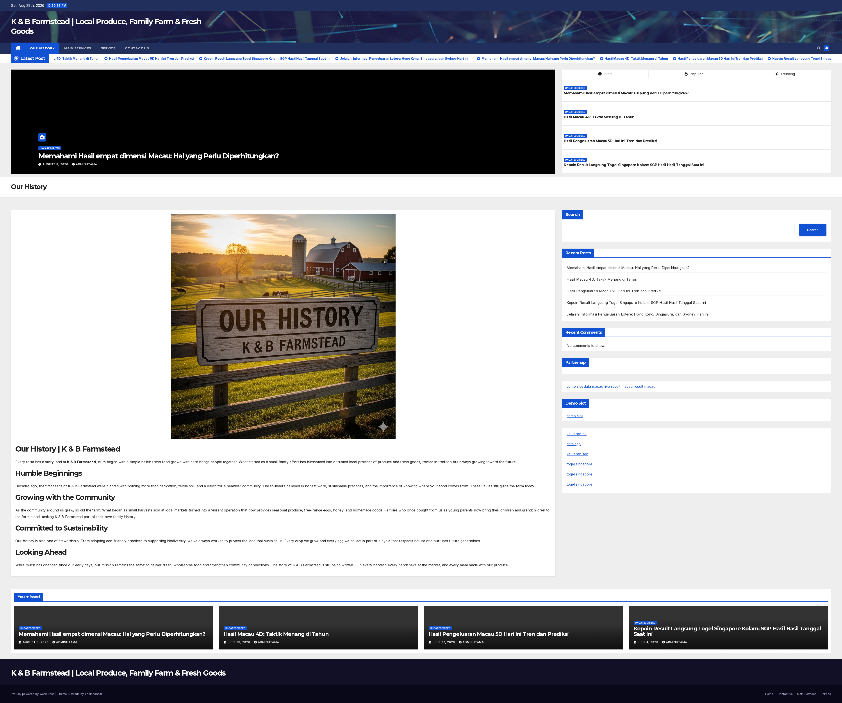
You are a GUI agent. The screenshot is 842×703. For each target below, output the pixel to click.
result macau (644, 386)
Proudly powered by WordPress (33, 694)
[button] (819, 48)
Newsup (74, 694)
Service (108, 48)
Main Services (77, 48)
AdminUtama (83, 164)
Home (769, 694)
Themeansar (93, 694)
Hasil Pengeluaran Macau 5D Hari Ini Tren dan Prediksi (610, 141)
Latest (607, 74)
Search (572, 214)
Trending (787, 74)
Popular (696, 74)
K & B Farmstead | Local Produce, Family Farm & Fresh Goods (118, 673)
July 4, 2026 (648, 642)
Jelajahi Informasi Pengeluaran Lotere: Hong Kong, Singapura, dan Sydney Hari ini (637, 314)
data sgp (574, 444)
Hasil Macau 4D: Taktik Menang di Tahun (106, 156)
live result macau (618, 386)
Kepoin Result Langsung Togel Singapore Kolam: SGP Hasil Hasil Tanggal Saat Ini (634, 165)
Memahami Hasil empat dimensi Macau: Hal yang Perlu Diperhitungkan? (626, 93)
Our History (42, 48)
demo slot (575, 386)
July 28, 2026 (54, 164)
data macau (593, 386)
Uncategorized (50, 148)
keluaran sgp (577, 454)
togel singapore (579, 464)
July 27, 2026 (444, 642)
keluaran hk (577, 434)
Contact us (137, 48)
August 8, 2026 (36, 642)
